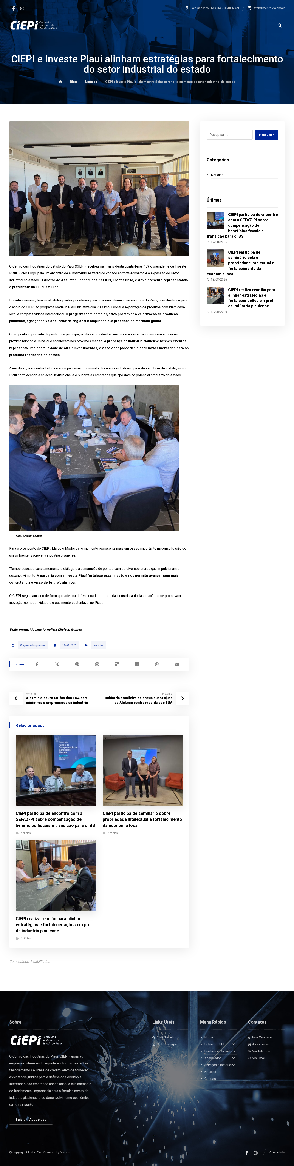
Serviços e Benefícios (219, 1065)
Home (208, 1037)
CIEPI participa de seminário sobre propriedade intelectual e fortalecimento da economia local (240, 263)
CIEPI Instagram (168, 1044)
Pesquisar (266, 135)
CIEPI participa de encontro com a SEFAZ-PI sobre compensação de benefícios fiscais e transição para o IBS (242, 225)
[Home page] (60, 81)
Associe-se (260, 1044)
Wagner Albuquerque (32, 645)
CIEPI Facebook (168, 1037)
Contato (210, 1079)
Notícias (99, 645)
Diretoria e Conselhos (219, 1051)
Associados (212, 1058)
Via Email (258, 1058)
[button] (13, 8)
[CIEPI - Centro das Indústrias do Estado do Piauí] (33, 25)
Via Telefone (261, 1051)
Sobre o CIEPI (214, 1044)
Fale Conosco (262, 1037)
